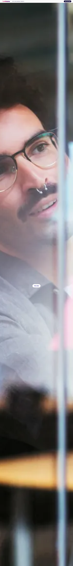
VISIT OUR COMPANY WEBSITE (18, 1)
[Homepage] (6, 1)
